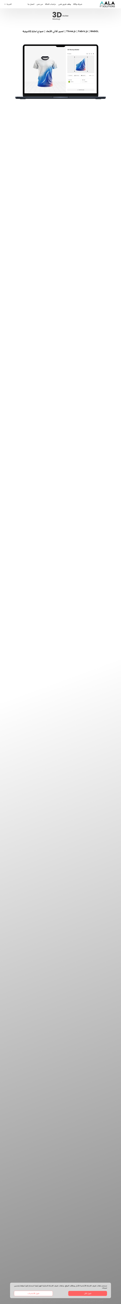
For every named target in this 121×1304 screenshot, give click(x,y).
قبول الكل (87, 1293)
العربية (9, 4)
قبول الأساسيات (33, 1293)
